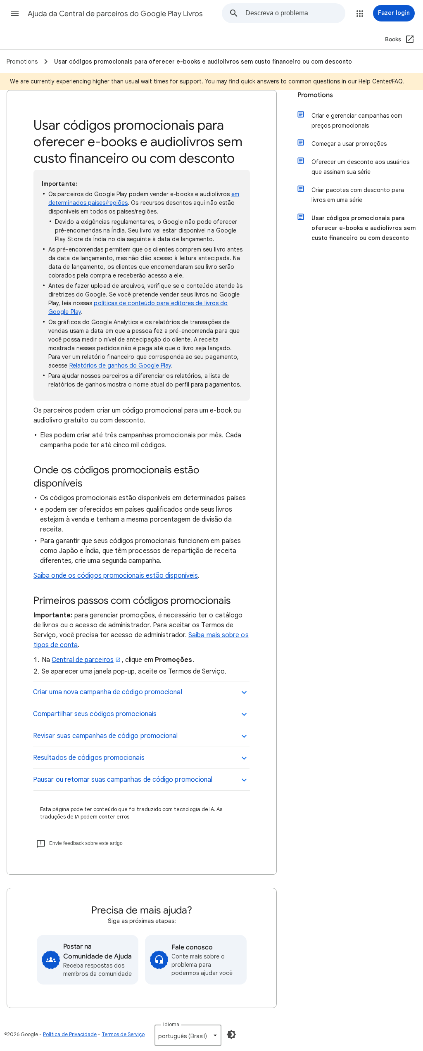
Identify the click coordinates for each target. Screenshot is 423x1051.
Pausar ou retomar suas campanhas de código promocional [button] (122, 780)
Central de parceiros (83, 660)
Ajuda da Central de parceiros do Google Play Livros (115, 13)
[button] (15, 13)
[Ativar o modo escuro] (231, 1034)
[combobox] (295, 13)
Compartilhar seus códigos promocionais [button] (95, 714)
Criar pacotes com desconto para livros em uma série (357, 195)
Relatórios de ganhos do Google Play (120, 365)
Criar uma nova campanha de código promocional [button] (107, 692)
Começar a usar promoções (349, 143)
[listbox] (187, 1035)
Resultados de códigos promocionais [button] (89, 758)
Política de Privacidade (70, 1034)
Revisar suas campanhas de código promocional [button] (105, 736)
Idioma (171, 1024)
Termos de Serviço (123, 1034)
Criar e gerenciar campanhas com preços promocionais (356, 120)
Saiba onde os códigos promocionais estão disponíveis (115, 576)
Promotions (315, 95)
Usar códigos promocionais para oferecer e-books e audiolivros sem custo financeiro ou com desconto (363, 228)
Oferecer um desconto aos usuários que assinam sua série (360, 167)
